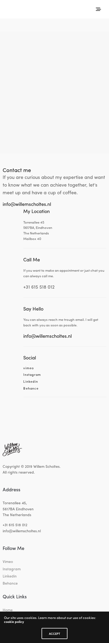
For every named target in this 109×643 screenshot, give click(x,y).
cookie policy (14, 621)
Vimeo (8, 561)
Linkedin (30, 382)
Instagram (32, 375)
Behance (30, 388)
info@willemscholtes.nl (27, 204)
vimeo (28, 368)
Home (8, 609)
